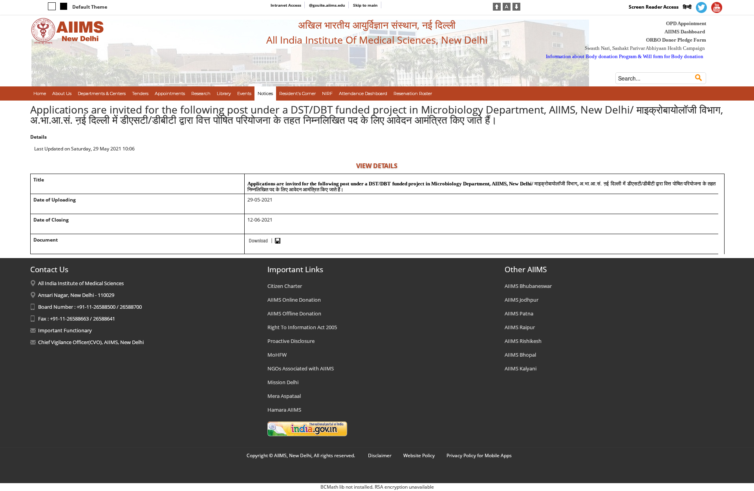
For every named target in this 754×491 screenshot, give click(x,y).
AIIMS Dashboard (684, 32)
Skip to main (365, 5)
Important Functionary (65, 330)
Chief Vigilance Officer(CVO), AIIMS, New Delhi (91, 342)
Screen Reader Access (654, 7)
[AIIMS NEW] (67, 30)
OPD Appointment (686, 23)
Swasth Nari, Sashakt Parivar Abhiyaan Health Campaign (645, 48)
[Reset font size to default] (507, 6)
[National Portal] (307, 428)
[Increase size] (497, 6)
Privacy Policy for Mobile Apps (479, 455)
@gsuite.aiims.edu (327, 5)
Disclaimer (380, 455)
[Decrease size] (516, 6)
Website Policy (419, 455)
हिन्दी (687, 7)
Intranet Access (286, 5)
